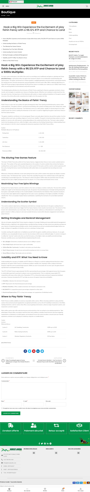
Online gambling (73, 35)
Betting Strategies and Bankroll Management (15, 55)
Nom (3, 401)
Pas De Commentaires (80, 61)
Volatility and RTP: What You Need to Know (15, 57)
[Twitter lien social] (29, 351)
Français (14, 1)
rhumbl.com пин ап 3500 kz (76, 41)
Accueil (3, 15)
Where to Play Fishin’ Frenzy (10, 60)
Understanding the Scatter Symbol (12, 52)
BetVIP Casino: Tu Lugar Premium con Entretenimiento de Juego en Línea (78, 57)
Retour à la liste (34, 360)
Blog (70, 29)
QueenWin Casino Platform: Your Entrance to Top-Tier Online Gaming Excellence (77, 77)
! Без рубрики (72, 26)
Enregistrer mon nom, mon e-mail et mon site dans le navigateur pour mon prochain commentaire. (29, 408)
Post (8, 15)
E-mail (26, 401)
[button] (33, 452)
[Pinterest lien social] (34, 351)
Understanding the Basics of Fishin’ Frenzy (14, 43)
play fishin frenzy (6, 78)
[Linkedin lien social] (38, 351)
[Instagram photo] (72, 95)
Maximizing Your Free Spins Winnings (13, 49)
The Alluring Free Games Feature (12, 46)
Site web (48, 401)
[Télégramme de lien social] (42, 351)
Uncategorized (73, 44)
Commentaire (5, 381)
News (70, 32)
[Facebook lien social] (25, 351)
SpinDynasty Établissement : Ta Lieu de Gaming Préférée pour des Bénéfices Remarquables (79, 67)
